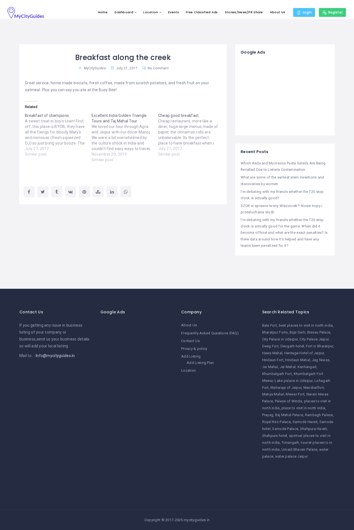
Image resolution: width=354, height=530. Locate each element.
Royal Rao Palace (276, 422)
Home (103, 12)
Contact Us (190, 341)
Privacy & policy (194, 349)
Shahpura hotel (274, 436)
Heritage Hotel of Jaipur (304, 353)
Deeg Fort (270, 346)
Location (150, 12)
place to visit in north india (303, 408)
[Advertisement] (285, 95)
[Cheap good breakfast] (191, 135)
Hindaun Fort (272, 360)
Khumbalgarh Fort (277, 374)
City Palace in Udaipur (280, 339)
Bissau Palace (318, 332)
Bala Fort (269, 325)
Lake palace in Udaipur (294, 381)
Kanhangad (307, 367)
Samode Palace (285, 429)
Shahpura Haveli (313, 429)
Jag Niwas (321, 360)
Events (173, 12)
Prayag (268, 415)
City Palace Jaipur (314, 339)
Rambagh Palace (319, 415)
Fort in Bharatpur (319, 346)
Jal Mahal (288, 367)
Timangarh (290, 442)
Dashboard (123, 12)
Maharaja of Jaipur (285, 387)
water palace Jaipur (291, 456)
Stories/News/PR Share (244, 12)
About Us (277, 12)
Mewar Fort (295, 394)
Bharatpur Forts (275, 332)
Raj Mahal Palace (289, 415)
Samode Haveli (305, 422)
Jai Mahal (270, 367)
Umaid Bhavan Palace (299, 449)
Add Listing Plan (200, 363)
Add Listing (191, 356)
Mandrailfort (313, 387)
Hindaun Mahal (297, 360)
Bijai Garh (297, 332)
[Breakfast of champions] (58, 135)
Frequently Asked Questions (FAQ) (210, 333)
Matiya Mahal (273, 394)
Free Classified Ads (202, 12)
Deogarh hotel (292, 346)
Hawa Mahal (272, 353)
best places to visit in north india (306, 325)
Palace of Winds (288, 401)
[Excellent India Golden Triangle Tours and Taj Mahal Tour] (125, 137)
